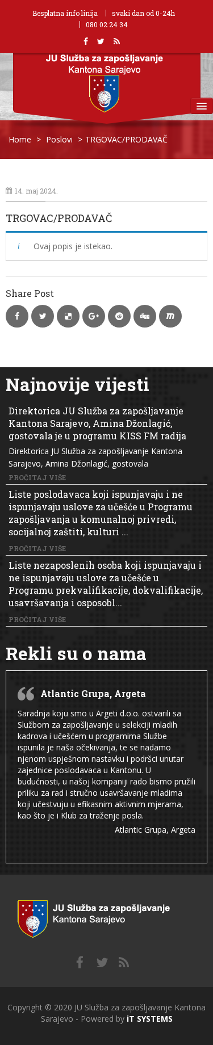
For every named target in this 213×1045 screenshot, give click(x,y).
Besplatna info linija (65, 13)
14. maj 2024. (36, 190)
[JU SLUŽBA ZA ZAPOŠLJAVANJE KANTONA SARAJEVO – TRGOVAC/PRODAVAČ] (106, 916)
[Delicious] (124, 963)
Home (20, 139)
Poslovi (59, 139)
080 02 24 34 (107, 24)
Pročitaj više (37, 477)
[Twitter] (102, 963)
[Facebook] (79, 963)
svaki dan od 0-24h (143, 13)
